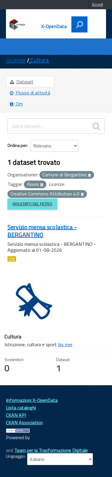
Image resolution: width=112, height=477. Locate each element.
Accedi (97, 4)
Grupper (16, 60)
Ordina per (17, 145)
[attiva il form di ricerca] (79, 24)
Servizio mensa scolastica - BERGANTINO (42, 230)
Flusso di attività (32, 92)
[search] (96, 126)
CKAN (16, 444)
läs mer (65, 344)
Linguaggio (15, 456)
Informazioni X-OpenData (32, 400)
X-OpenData (54, 26)
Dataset (24, 81)
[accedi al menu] (94, 24)
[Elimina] (89, 175)
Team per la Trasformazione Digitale (51, 450)
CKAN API (16, 415)
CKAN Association (24, 422)
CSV (12, 259)
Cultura (39, 60)
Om (19, 103)
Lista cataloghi (21, 407)
